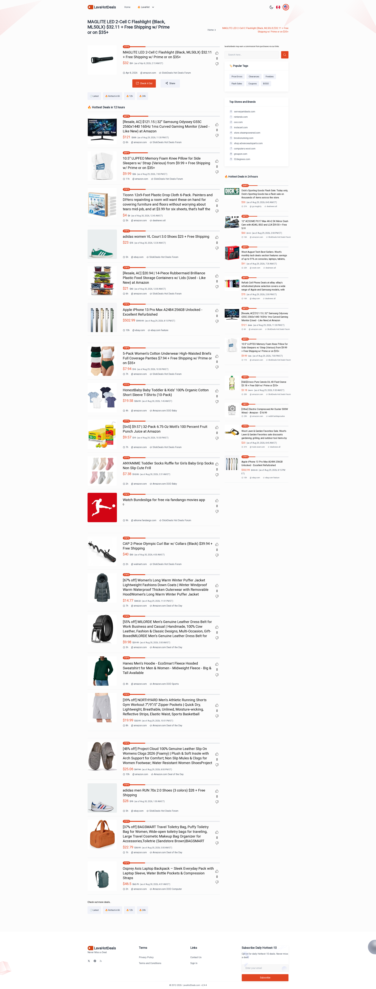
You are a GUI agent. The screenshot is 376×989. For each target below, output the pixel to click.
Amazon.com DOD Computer (167, 889)
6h (127, 142)
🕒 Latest (94, 96)
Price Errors (237, 76)
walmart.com (139, 564)
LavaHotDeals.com (191, 985)
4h (127, 410)
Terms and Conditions (150, 963)
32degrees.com (240, 159)
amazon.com (148, 72)
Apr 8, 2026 (131, 72)
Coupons (253, 83)
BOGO (266, 83)
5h (127, 220)
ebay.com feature (159, 330)
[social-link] (89, 961)
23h (245, 416)
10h (128, 330)
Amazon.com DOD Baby (165, 410)
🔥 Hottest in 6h (112, 96)
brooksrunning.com (241, 138)
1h (127, 852)
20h (245, 394)
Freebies (270, 76)
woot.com (255, 268)
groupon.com (238, 154)
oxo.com (236, 122)
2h (127, 483)
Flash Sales (237, 83)
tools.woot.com (257, 447)
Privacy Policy (146, 957)
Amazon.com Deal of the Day (167, 605)
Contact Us (196, 957)
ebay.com (137, 257)
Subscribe (265, 977)
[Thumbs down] (217, 64)
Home (127, 7)
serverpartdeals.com (242, 111)
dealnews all (159, 220)
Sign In (193, 963)
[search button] (284, 54)
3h (127, 647)
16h (245, 237)
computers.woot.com (242, 148)
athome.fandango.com (143, 520)
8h (127, 725)
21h (245, 206)
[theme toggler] (271, 7)
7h (127, 374)
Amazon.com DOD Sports (166, 683)
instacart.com (239, 127)
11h (128, 178)
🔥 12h (129, 96)
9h (127, 520)
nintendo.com (239, 116)
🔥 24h (142, 96)
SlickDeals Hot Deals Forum (176, 72)
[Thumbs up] (217, 53)
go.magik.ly (255, 206)
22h (245, 268)
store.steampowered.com (245, 132)
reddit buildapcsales (276, 416)
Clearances (254, 76)
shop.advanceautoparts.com (246, 143)
